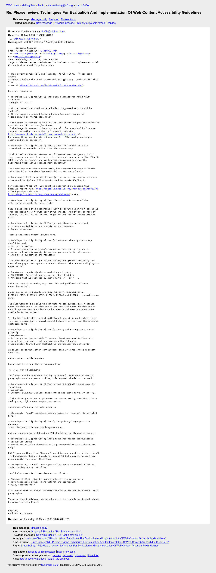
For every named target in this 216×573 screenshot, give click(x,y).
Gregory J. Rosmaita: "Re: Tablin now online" (56, 531)
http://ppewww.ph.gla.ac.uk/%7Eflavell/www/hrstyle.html (42, 134)
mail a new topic (66, 551)
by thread (68, 555)
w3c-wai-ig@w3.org (78, 53)
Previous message (64, 23)
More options (68, 19)
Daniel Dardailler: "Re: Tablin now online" (59, 535)
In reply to (82, 23)
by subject (80, 555)
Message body (39, 19)
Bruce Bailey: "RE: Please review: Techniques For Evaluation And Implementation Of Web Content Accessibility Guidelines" (100, 542)
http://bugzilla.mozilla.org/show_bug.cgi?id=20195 (67, 189)
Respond (54, 19)
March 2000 (82, 5)
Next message (44, 23)
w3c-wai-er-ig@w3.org (60, 5)
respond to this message (42, 551)
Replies (111, 23)
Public (41, 5)
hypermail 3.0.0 (50, 565)
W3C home (12, 5)
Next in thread (97, 23)
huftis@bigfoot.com (53, 31)
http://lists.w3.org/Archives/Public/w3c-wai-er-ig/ (51, 85)
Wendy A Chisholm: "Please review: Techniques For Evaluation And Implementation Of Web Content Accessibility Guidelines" (96, 538)
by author (93, 555)
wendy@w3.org (48, 51)
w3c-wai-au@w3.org (25, 53)
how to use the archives (32, 558)
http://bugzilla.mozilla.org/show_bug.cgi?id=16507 (39, 194)
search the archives (58, 558)
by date (57, 555)
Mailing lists (28, 5)
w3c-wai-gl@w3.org (52, 53)
